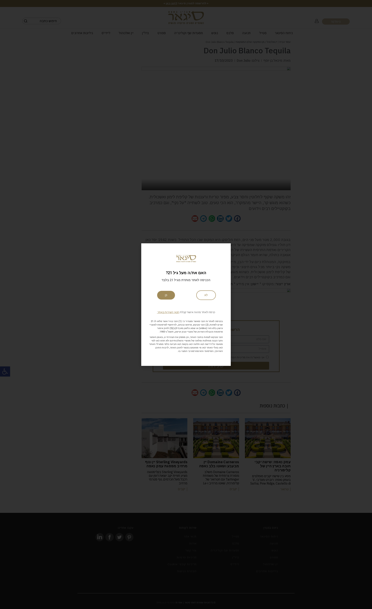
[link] (206, 295)
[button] (186, 312)
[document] (186, 304)
